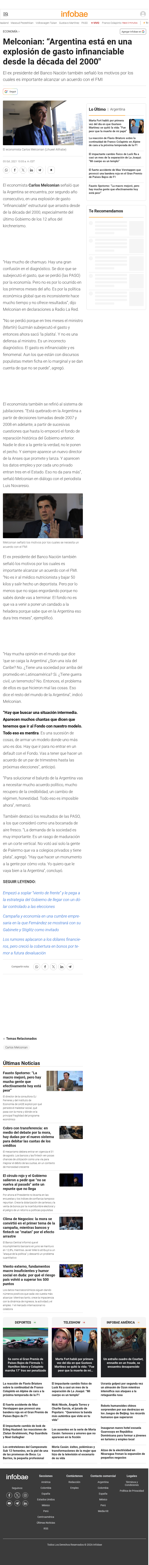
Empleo (74, 1487)
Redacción (74, 1482)
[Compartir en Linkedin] (31, 170)
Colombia (46, 1487)
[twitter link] (17, 1495)
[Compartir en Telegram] (39, 170)
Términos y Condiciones (132, 1483)
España (46, 1493)
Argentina (103, 1482)
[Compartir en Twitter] (23, 170)
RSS (46, 1528)
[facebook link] (9, 1495)
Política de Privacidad (132, 1490)
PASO (76, 23)
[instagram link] (25, 1495)
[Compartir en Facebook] (14, 170)
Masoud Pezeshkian (13, 23)
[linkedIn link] (25, 1503)
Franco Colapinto (110, 23)
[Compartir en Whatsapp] (6, 170)
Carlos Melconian (16, 1047)
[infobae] (74, 14)
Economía (10, 31)
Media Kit (103, 1511)
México (46, 1505)
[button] (5, 14)
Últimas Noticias (46, 1522)
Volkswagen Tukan (37, 23)
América (46, 1482)
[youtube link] (9, 1503)
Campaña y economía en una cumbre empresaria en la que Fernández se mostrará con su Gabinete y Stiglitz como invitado (42, 923)
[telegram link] (17, 1503)
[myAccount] (143, 14)
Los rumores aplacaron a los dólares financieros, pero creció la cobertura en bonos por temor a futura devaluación (42, 946)
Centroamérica (45, 1516)
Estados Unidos (46, 1499)
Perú (46, 1511)
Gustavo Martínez (60, 23)
